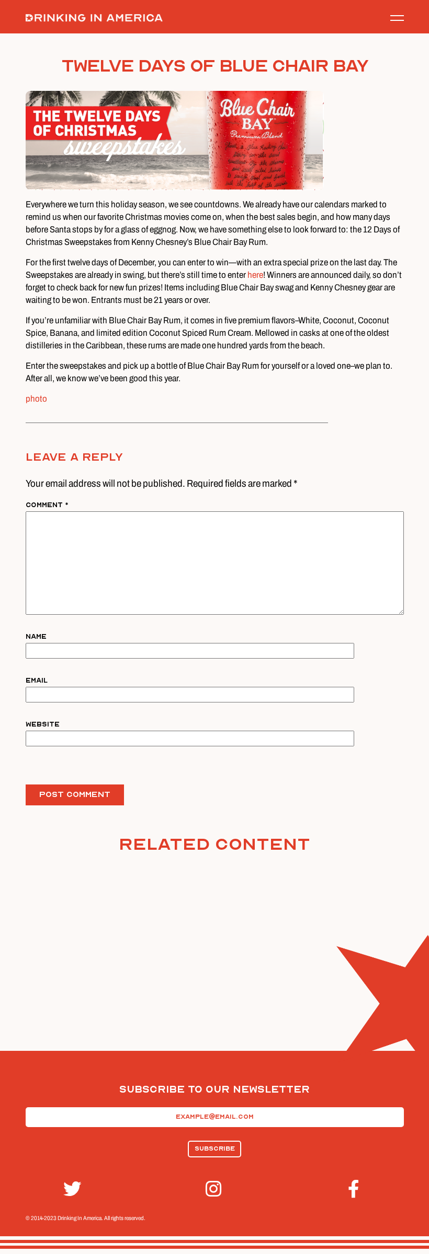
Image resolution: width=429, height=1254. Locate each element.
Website (43, 724)
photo (36, 398)
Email (37, 680)
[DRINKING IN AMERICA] (94, 18)
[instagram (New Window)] (214, 1189)
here (255, 274)
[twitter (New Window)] (72, 1189)
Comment (47, 505)
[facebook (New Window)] (357, 1189)
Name (36, 636)
